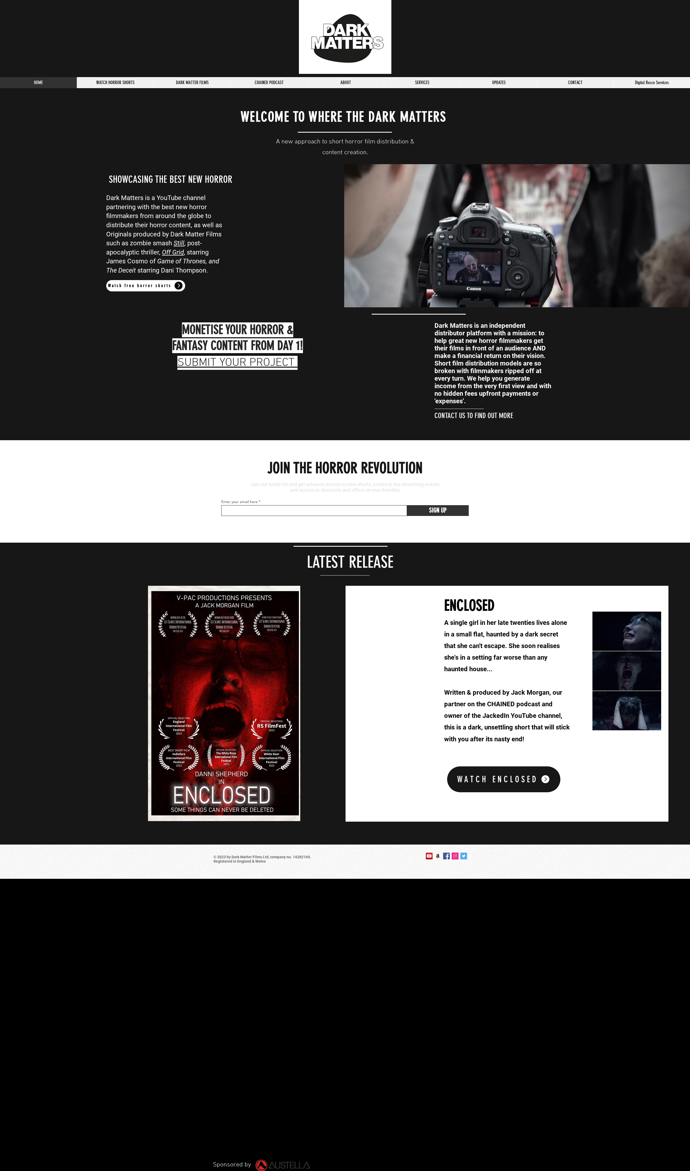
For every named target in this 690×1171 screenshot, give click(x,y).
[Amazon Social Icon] (437, 856)
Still (179, 243)
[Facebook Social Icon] (446, 856)
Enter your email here (239, 502)
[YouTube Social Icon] (429, 856)
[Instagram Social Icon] (455, 856)
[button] (503, 779)
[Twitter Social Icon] (463, 856)
